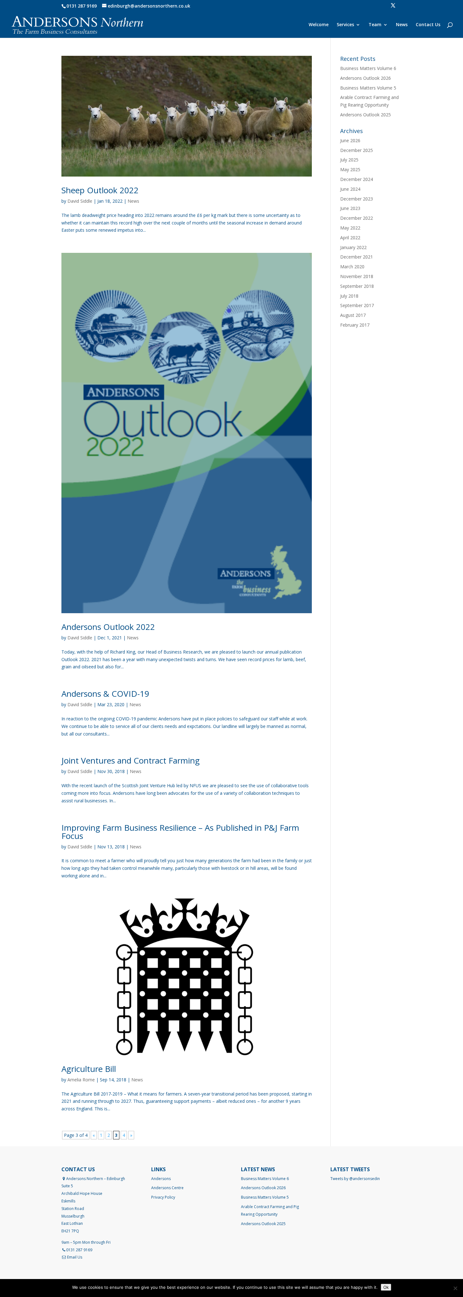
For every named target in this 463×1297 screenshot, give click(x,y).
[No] (455, 1288)
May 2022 (350, 228)
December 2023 (356, 199)
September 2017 (357, 305)
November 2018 (356, 276)
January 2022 (353, 247)
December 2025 (356, 150)
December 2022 (356, 218)
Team (375, 24)
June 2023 (350, 208)
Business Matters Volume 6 (368, 68)
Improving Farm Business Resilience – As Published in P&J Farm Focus (180, 831)
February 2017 (354, 325)
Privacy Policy (163, 1197)
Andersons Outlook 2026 (365, 78)
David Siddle (79, 201)
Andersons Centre (167, 1187)
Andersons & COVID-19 (105, 693)
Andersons (161, 1178)
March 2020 (352, 267)
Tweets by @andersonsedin (355, 1178)
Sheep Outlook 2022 (100, 190)
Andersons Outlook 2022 (108, 626)
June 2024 (350, 189)
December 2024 (356, 179)
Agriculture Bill (88, 1068)
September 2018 (357, 286)
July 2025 (349, 160)
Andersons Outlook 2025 (365, 115)
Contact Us (428, 24)
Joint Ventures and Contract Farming (130, 760)
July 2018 (349, 296)
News (402, 24)
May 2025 (350, 169)
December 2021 (356, 257)
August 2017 (353, 315)
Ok (386, 1287)
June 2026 (350, 140)
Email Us (74, 1257)
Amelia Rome (81, 1080)
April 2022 (350, 238)
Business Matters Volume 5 (368, 88)
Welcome (319, 24)
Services (345, 24)
